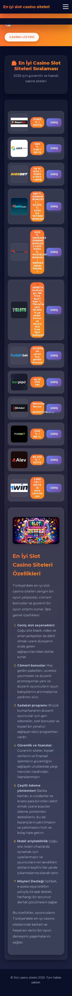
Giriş (54, 122)
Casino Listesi (21, 37)
